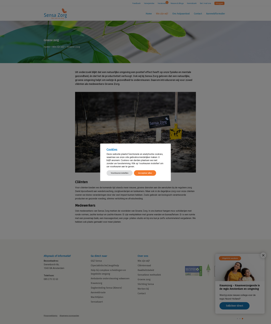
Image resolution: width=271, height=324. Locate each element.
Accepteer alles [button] (145, 173)
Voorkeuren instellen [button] (119, 173)
